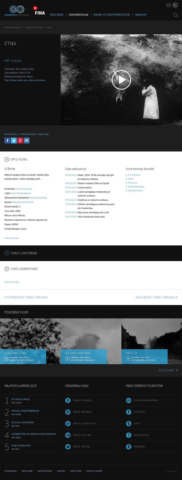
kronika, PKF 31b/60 (34, 27)
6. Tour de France (134, 190)
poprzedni (27, 297)
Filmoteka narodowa (146, 400)
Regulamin (27, 471)
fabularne (56, 14)
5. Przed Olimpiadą (135, 186)
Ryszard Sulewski (38, 197)
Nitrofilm (139, 446)
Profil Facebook (82, 400)
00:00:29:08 (71, 212)
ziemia (13, 80)
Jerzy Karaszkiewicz (21, 193)
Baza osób (76, 471)
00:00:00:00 (71, 175)
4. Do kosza (131, 183)
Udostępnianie (45, 471)
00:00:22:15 (71, 200)
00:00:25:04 (71, 204)
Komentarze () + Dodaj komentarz (20, 134)
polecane (166, 370)
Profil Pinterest (82, 411)
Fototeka (139, 411)
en (168, 5)
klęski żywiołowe (37, 80)
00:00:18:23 (71, 192)
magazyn (140, 14)
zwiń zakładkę (11, 238)
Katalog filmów (94, 471)
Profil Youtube (82, 435)
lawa (25, 80)
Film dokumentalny (12, 27)
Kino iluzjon (141, 435)
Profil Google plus (84, 423)
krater (19, 80)
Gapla (137, 423)
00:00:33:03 (71, 217)
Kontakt (61, 471)
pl (175, 5)
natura (29, 76)
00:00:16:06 (71, 187)
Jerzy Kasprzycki (24, 189)
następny (155, 297)
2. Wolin (130, 179)
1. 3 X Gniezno (133, 175)
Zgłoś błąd (43, 134)
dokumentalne (78, 14)
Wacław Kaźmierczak (23, 202)
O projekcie (10, 471)
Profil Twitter (81, 446)
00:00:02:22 (71, 183)
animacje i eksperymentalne (112, 14)
